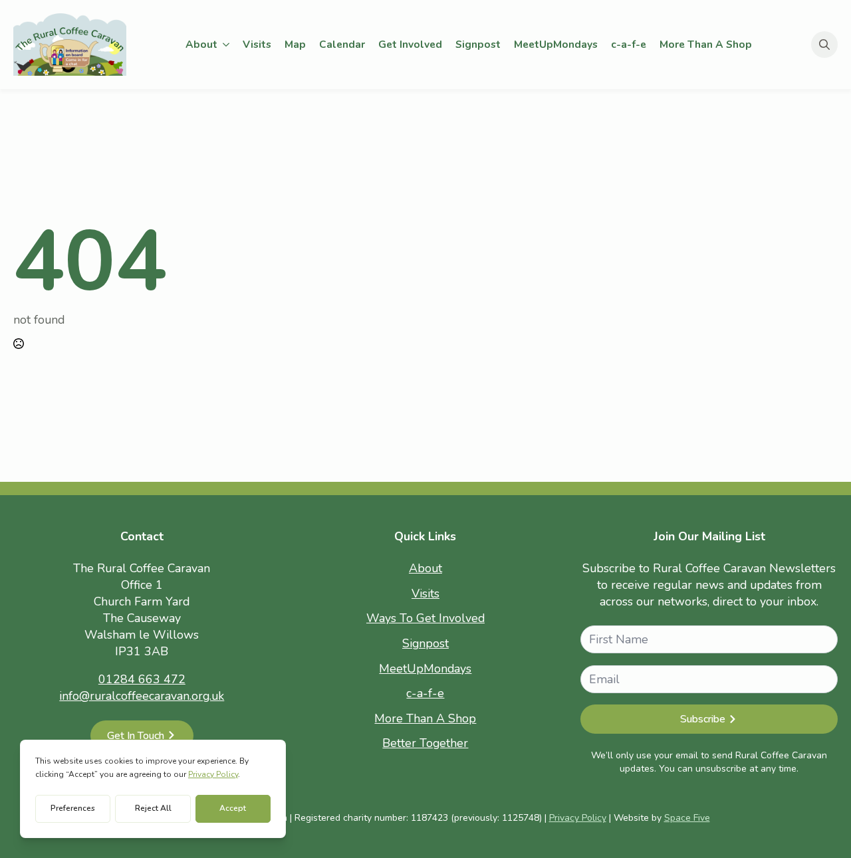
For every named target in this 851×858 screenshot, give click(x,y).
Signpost (478, 44)
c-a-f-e (628, 44)
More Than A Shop (706, 44)
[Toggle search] (824, 44)
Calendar (342, 44)
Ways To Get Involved (425, 618)
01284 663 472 (141, 679)
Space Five (687, 817)
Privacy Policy (577, 817)
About (201, 44)
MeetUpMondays (556, 44)
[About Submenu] (226, 44)
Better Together (425, 743)
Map (295, 44)
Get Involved (410, 44)
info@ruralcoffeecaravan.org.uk (141, 696)
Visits (257, 44)
